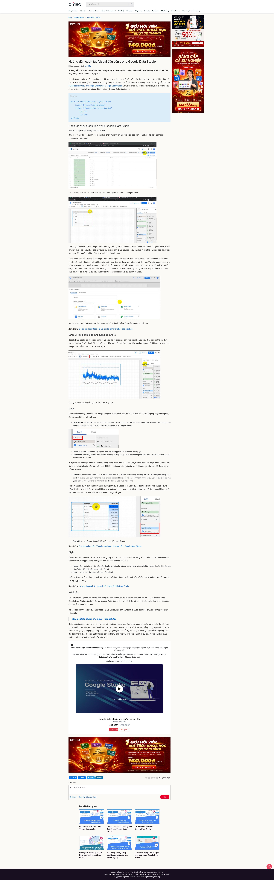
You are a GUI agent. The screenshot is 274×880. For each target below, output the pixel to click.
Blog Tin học (73, 11)
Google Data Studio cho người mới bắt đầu (94, 619)
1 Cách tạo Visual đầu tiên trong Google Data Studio (91, 102)
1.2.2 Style (84, 115)
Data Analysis (94, 11)
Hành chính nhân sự (108, 11)
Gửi (165, 797)
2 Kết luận (75, 118)
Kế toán (147, 11)
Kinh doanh (175, 11)
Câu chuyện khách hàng (191, 11)
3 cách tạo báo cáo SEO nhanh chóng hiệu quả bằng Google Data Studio (110, 546)
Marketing (165, 11)
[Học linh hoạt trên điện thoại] (189, 31)
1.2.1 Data (83, 111)
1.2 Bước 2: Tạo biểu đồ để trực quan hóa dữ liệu (94, 108)
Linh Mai (88, 66)
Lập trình (83, 11)
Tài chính (129, 11)
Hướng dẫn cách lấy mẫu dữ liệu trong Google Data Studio (104, 586)
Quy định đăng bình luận (87, 797)
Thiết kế (121, 11)
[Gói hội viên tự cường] (189, 81)
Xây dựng (138, 11)
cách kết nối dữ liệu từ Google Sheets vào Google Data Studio (95, 86)
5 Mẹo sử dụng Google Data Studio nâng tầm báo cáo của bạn (106, 329)
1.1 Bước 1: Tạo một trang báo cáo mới (90, 105)
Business (155, 11)
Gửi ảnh (74, 797)
